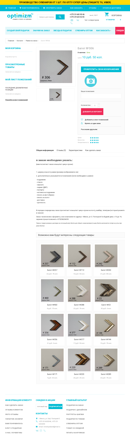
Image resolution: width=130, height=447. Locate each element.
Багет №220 (79, 374)
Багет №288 (79, 305)
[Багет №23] (106, 290)
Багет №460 (52, 305)
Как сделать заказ (93, 150)
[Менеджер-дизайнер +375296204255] (72, 23)
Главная (12, 8)
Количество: (86, 105)
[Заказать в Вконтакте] (77, 20)
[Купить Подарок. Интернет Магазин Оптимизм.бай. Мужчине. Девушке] (20, 16)
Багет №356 (52, 339)
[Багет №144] (106, 325)
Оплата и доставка (112, 8)
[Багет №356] (52, 325)
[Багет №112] (79, 256)
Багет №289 (106, 374)
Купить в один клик (93, 123)
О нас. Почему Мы (13, 433)
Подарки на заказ (75, 405)
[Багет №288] (79, 290)
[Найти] (60, 16)
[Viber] (45, 430)
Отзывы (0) (61, 150)
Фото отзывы (11, 414)
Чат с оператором (92, 20)
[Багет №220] (79, 360)
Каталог (20, 41)
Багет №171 (52, 374)
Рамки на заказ (31, 41)
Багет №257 (52, 270)
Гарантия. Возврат (14, 419)
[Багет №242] (106, 256)
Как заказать (76, 8)
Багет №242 (106, 270)
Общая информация (45, 150)
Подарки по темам (75, 419)
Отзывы (92, 8)
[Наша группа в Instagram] (41, 430)
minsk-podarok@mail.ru (52, 427)
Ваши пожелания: (88, 91)
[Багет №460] (52, 290)
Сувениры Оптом (74, 423)
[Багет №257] (52, 256)
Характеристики (75, 150)
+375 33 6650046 (45, 421)
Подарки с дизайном (76, 410)
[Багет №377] (79, 325)
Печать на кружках (75, 433)
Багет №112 (79, 270)
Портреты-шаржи (75, 414)
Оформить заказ (54, 8)
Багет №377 (79, 339)
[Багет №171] (52, 360)
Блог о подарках (13, 428)
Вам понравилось (30, 8)
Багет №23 (106, 305)
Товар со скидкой (75, 428)
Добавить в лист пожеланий (96, 120)
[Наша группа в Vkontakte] (37, 430)
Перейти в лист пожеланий (16, 100)
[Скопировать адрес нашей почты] (72, 20)
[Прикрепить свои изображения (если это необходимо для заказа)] (90, 81)
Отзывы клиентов (14, 410)
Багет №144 (106, 339)
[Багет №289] (106, 360)
